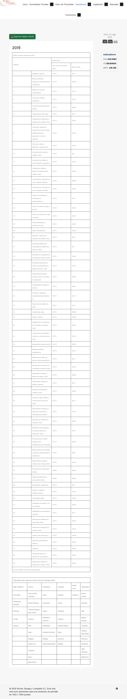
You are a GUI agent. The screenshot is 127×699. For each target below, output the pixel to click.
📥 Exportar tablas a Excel (22, 36)
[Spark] (9, 3)
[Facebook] (117, 688)
